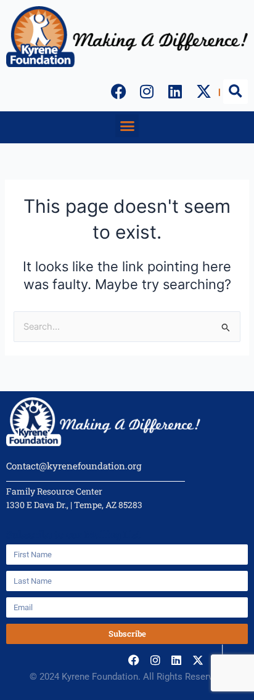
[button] (235, 91)
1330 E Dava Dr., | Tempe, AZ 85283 (74, 505)
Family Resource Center (54, 491)
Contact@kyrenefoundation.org (73, 465)
